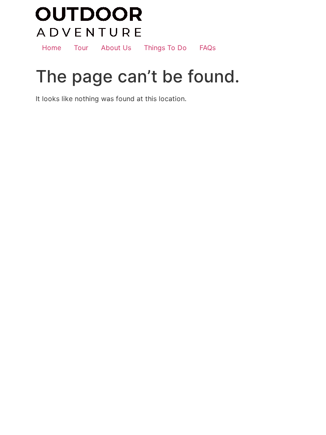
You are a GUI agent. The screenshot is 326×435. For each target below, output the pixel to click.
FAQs (208, 47)
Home (51, 47)
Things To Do (165, 47)
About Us (116, 47)
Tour (81, 47)
